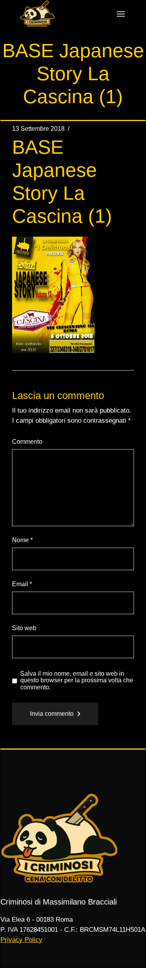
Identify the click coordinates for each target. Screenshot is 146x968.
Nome (22, 540)
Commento (27, 441)
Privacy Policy (21, 939)
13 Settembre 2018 (38, 128)
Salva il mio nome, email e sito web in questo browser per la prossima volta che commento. (76, 680)
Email (22, 584)
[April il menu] (121, 14)
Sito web (24, 628)
